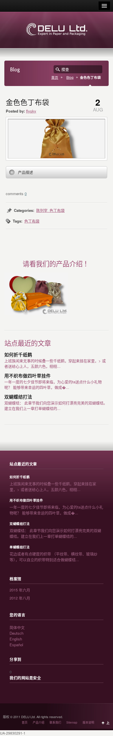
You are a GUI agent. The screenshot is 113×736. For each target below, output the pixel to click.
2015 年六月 (20, 590)
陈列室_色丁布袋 (50, 210)
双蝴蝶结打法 (18, 397)
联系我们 (55, 722)
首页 (54, 77)
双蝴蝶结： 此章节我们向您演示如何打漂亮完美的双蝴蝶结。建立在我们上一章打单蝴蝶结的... (55, 405)
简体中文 (17, 627)
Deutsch (16, 633)
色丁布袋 (31, 221)
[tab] (56, 172)
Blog (70, 77)
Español (16, 644)
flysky (31, 111)
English (16, 639)
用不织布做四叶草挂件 (27, 376)
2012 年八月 (20, 598)
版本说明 (88, 722)
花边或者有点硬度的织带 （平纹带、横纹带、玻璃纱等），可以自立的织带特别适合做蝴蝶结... (53, 556)
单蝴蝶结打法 (20, 547)
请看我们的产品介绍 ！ (57, 264)
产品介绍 (38, 722)
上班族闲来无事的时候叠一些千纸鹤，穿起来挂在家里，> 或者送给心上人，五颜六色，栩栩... (55, 363)
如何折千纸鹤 (18, 355)
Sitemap (71, 722)
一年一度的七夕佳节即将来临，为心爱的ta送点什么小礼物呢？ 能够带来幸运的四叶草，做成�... (53, 384)
